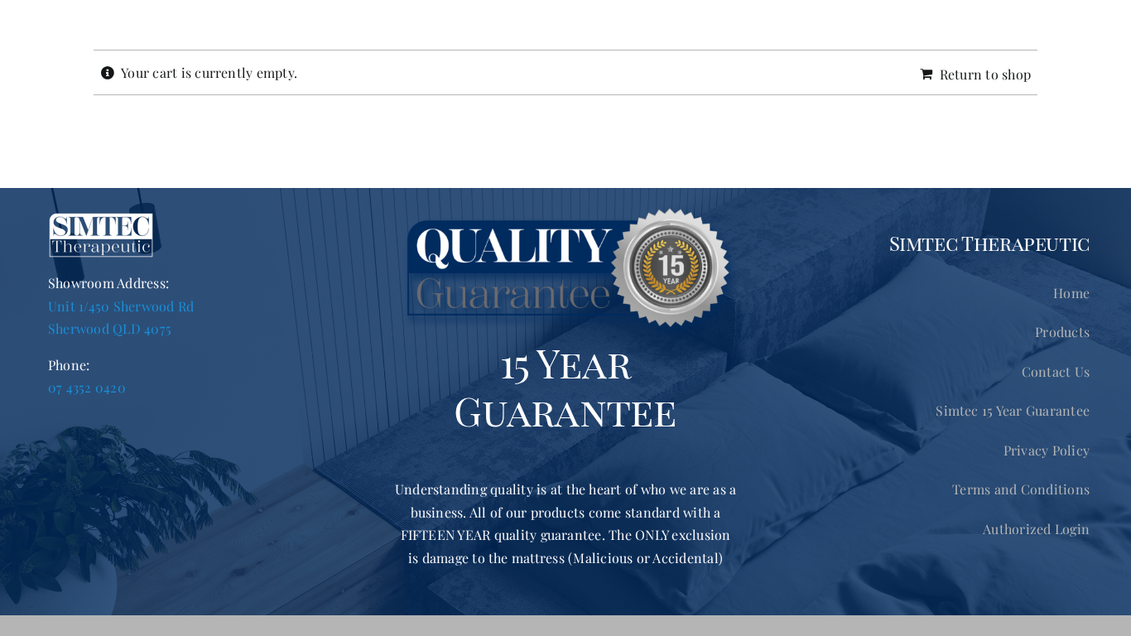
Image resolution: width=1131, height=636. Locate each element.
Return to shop (985, 74)
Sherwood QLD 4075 (109, 328)
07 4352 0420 (87, 387)
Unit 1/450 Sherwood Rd (121, 306)
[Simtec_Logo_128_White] (101, 218)
